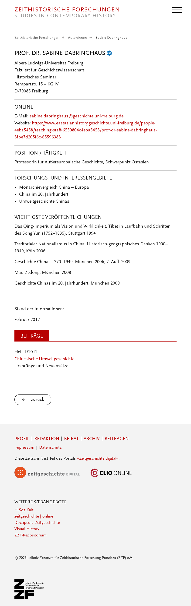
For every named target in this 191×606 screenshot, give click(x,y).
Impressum (24, 448)
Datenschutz (50, 448)
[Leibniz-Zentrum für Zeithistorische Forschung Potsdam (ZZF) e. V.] (29, 598)
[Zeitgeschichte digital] (50, 477)
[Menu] (177, 9)
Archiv (92, 439)
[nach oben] (181, 596)
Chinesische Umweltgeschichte (44, 359)
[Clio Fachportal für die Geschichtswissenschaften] (111, 477)
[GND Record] (109, 53)
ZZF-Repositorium (30, 535)
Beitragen (117, 439)
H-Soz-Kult (24, 510)
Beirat (71, 439)
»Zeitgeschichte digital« (98, 459)
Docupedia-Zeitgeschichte (37, 523)
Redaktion (46, 439)
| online (33, 516)
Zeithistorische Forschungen (36, 38)
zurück (37, 399)
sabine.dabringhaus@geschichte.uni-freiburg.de (76, 116)
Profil (21, 439)
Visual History (26, 529)
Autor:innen (77, 38)
